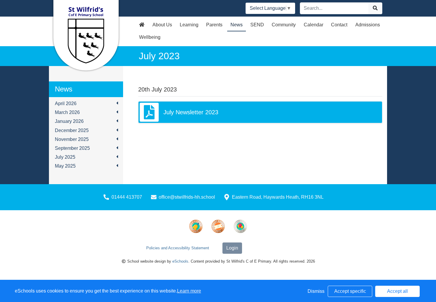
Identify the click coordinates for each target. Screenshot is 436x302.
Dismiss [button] (316, 291)
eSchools (180, 261)
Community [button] (284, 24)
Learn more (189, 290)
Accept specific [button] (350, 291)
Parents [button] (214, 24)
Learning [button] (189, 24)
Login (232, 247)
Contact (339, 24)
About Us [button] (162, 24)
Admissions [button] (367, 24)
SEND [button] (257, 24)
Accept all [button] (397, 291)
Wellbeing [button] (149, 37)
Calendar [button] (313, 24)
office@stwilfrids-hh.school (187, 197)
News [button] (236, 24)
